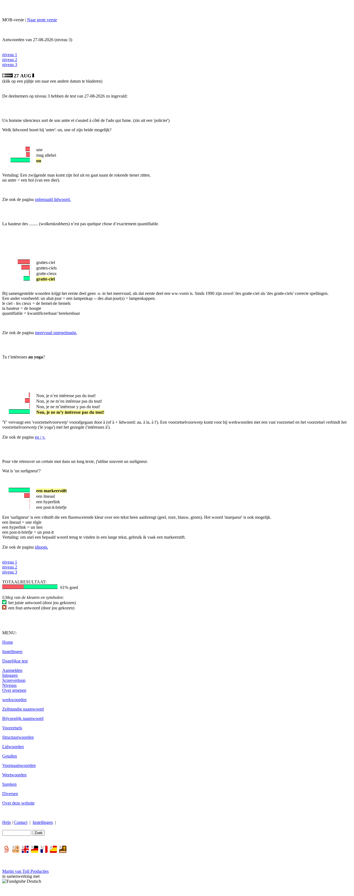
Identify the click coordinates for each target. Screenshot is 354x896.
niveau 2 (9, 59)
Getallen (9, 756)
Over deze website (18, 803)
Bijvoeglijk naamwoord (22, 718)
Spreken (9, 784)
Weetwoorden (14, 774)
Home (7, 642)
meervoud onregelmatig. (56, 332)
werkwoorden (14, 699)
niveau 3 (9, 64)
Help (6, 822)
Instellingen (12, 651)
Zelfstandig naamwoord (23, 709)
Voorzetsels (12, 727)
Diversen (10, 793)
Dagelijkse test (15, 661)
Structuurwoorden (18, 737)
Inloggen (10, 675)
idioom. (41, 547)
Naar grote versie (42, 19)
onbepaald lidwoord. (53, 199)
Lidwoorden (13, 746)
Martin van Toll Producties (25, 871)
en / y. (40, 437)
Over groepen (14, 690)
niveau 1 (9, 54)
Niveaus (9, 685)
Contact (20, 822)
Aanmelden (12, 670)
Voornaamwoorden (19, 765)
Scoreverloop (13, 680)
